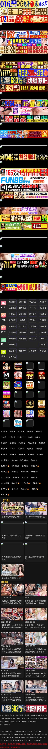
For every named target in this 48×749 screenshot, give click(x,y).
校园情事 (22, 351)
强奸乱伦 (22, 302)
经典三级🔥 (16, 483)
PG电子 (3, 437)
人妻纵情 (32, 351)
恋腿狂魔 (43, 326)
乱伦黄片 (4, 454)
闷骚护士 (43, 332)
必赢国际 (13, 443)
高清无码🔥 (25, 489)
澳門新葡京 (24, 460)
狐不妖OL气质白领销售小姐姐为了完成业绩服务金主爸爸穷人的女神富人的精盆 (12, 701)
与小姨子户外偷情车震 (35, 516)
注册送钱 (12, 437)
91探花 (22, 320)
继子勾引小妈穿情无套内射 (11, 536)
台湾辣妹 (12, 314)
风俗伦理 (43, 351)
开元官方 (15, 472)
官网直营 (30, 431)
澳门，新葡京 (5, 477)
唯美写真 (32, 338)
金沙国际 (34, 472)
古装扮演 (12, 326)
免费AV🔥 (35, 489)
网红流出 (32, 320)
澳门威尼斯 (5, 483)
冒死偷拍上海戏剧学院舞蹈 (35, 536)
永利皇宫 (34, 460)
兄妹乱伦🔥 (37, 483)
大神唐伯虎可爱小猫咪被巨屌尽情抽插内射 (11, 674)
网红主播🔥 (5, 495)
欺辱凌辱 (12, 320)
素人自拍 (43, 308)
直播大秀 (34, 477)
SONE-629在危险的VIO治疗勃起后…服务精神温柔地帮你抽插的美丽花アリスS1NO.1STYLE (35, 653)
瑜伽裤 (32, 332)
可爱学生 (32, 326)
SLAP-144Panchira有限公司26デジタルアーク (35, 674)
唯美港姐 (32, 314)
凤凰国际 (22, 443)
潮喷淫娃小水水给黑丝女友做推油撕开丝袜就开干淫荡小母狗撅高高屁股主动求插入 (11, 653)
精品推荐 (12, 302)
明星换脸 (22, 332)
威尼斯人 (4, 431)
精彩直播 (4, 449)
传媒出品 (12, 344)
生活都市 (12, 351)
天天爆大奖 (25, 472)
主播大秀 (30, 449)
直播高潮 (42, 443)
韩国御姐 (22, 314)
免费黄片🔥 (35, 466)
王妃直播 (39, 449)
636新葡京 (15, 466)
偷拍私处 (13, 454)
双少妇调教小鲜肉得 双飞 (35, 557)
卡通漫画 (12, 338)
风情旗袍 (12, 332)
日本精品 (22, 308)
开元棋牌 (21, 431)
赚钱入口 (15, 489)
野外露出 (43, 320)
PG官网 (12, 431)
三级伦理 (12, 308)
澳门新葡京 (5, 460)
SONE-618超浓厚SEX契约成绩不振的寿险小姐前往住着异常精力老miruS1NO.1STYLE (12, 604)
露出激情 (22, 338)
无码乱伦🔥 (5, 472)
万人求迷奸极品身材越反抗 (11, 557)
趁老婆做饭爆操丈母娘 (11, 516)
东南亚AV (42, 314)
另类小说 (12, 357)
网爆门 (42, 338)
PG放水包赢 (32, 443)
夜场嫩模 (31, 454)
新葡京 (37, 437)
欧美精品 (32, 302)
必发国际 (40, 454)
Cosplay (33, 308)
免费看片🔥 (5, 466)
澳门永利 (39, 431)
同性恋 (42, 344)
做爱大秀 (25, 477)
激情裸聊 (25, 466)
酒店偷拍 (21, 449)
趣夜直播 (22, 454)
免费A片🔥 (26, 483)
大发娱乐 (15, 460)
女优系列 (22, 326)
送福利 (30, 437)
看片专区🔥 (5, 489)
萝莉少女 (43, 302)
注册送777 (21, 437)
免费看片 (16, 477)
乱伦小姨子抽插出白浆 (11, 578)
